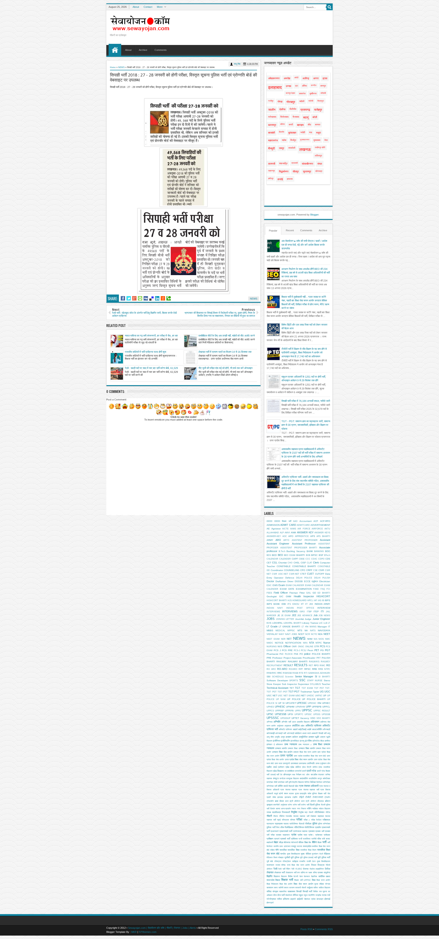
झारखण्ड (288, 797)
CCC (307, 559)
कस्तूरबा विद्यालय (292, 778)
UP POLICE (294, 699)
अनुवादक (287, 726)
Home (115, 50)
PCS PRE (287, 650)
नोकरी (311, 812)
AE (268, 528)
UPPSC (307, 710)
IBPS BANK (273, 604)
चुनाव (297, 793)
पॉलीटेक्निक (309, 827)
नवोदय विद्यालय (324, 808)
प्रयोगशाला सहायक (300, 831)
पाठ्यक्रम (279, 823)
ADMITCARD (303, 525)
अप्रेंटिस (296, 725)
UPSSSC (273, 718)
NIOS (321, 639)
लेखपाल (270, 872)
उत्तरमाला (294, 763)
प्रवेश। (311, 835)
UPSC (270, 714)
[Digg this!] (146, 298)
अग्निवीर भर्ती (286, 722)
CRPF (309, 570)
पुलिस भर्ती (271, 827)
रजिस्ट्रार (277, 861)
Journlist (299, 619)
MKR (134, 932)
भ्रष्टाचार (287, 846)
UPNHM (290, 706)
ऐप (281, 774)
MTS (299, 630)
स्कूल (306, 895)
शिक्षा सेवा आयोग (285, 884)
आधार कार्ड (306, 733)
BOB (308, 555)
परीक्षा (299, 819)
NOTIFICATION (293, 643)
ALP (282, 532)
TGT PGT (319, 688)
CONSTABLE (284, 566)
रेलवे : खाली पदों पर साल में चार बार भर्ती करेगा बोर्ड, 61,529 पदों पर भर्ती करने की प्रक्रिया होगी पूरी (151, 368)
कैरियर (307, 782)
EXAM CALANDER (295, 585)
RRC (279, 673)
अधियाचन (315, 721)
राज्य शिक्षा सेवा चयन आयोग (298, 865)
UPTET (295, 718)
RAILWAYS (314, 661)
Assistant (325, 540)
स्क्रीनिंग (311, 895)
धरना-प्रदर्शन (286, 808)
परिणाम (292, 820)
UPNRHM (300, 707)
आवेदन (295, 737)
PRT (318, 658)
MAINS (313, 627)
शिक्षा (314, 880)
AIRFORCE (317, 529)
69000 (269, 521)
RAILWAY (281, 661)
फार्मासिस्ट (307, 839)
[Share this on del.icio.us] (151, 298)
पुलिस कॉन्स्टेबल (324, 824)
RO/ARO (293, 669)
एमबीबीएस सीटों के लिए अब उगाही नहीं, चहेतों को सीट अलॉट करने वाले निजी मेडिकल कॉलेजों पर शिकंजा (226, 335)
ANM (293, 532)
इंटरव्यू (302, 741)
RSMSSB (287, 673)
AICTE (285, 529)
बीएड (281, 842)
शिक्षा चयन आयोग (323, 880)
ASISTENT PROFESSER (305, 540)
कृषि (290, 782)
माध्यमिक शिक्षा (293, 850)
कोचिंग (280, 786)
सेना (275, 895)
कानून (320, 778)
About (136, 6)
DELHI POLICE (304, 578)
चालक (291, 793)
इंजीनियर (276, 740)
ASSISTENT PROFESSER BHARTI (298, 548)
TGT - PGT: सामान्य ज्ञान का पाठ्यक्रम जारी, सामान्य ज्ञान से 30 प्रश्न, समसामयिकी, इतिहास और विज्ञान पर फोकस (305, 425)
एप (285, 771)
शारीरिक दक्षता (324, 876)
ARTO (286, 540)
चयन (286, 793)
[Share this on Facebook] (123, 298)
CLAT (309, 563)
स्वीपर (279, 899)
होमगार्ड (327, 899)
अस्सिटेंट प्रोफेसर (285, 729)
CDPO (321, 559)
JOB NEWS (324, 615)
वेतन (301, 876)
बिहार (276, 842)
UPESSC (302, 703)
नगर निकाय (301, 808)
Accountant (306, 521)
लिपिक (327, 869)
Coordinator (277, 570)
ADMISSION (273, 525)
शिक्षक (277, 880)
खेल (296, 786)
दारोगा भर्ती (305, 805)
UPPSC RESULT (321, 711)
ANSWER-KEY (274, 536)
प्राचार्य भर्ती (285, 838)
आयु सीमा (270, 737)
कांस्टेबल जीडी (272, 782)
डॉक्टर (327, 801)
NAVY (281, 634)
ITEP (316, 611)
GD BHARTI (323, 593)
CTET (303, 574)
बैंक (310, 842)
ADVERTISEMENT (320, 525)
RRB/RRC (272, 673)
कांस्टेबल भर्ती (283, 782)
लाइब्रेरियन (320, 869)
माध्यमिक (283, 850)
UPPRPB (289, 711)
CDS (327, 559)
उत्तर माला (278, 763)
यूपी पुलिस (295, 857)
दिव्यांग (272, 808)
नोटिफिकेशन (319, 812)
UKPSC (318, 695)
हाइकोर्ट (293, 899)
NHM (309, 639)
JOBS (271, 619)
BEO (280, 555)
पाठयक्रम (270, 824)
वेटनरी (296, 876)
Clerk (316, 562)
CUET (310, 573)
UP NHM (281, 699)
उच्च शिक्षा (317, 744)
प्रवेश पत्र (302, 835)
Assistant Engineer (278, 543)
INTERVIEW (323, 608)
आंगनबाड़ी (271, 733)
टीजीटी (308, 797)
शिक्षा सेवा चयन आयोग (303, 884)
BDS (269, 555)
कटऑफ (314, 774)
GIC (281, 596)
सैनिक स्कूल (298, 895)
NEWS (121, 67)
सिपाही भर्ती (307, 891)
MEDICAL (280, 630)
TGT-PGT (294, 691)
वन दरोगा (301, 872)
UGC (327, 691)
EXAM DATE (287, 589)
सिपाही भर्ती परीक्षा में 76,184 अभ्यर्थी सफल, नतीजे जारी (305, 401)
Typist (316, 691)
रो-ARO (298, 869)
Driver (290, 581)
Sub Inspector (289, 684)
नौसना (275, 816)
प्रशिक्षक (327, 835)
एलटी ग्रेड (311, 770)
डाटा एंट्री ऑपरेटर (308, 801)
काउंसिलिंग (313, 778)
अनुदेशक (280, 726)
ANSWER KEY (305, 532)
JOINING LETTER (285, 619)
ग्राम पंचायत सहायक (288, 790)
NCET (301, 634)
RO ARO (271, 669)
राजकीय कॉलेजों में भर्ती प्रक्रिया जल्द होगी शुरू (145, 351)
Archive (143, 50)
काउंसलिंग (304, 778)
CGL (274, 562)
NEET (327, 634)
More (160, 6)
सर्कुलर (310, 887)
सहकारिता (282, 891)
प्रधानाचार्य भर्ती (285, 831)
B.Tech (282, 551)
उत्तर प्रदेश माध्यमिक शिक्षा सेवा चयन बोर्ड (310, 756)
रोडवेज (312, 869)
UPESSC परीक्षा (314, 703)
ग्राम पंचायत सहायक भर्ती (308, 790)
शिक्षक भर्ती (287, 879)
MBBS (270, 630)
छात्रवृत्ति (303, 793)
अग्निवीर (277, 721)
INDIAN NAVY (275, 608)
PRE (269, 658)
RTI (306, 673)
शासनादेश (270, 880)
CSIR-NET (294, 574)
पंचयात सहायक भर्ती (301, 816)
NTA (311, 642)
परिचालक (285, 820)
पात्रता (286, 824)
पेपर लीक (280, 827)
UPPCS (270, 711)
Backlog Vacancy (295, 551)
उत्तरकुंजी (286, 763)
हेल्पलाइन (320, 899)
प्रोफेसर (294, 838)
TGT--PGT (283, 692)
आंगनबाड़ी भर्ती (280, 733)
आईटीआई (302, 729)
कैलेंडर (313, 782)
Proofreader (309, 658)
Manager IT (324, 626)
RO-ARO (282, 669)
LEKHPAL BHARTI (293, 623)
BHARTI (300, 555)
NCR (307, 634)
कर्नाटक (283, 778)
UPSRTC (298, 714)
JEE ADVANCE (304, 615)
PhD (281, 654)
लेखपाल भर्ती (279, 872)
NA (306, 630)
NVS (280, 646)
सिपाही (299, 891)
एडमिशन (281, 767)
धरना (278, 808)
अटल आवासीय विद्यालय (301, 722)
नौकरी (269, 816)
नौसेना (281, 816)
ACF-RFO (325, 521)
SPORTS (293, 680)
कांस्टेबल (326, 778)
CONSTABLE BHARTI (304, 566)
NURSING (272, 646)
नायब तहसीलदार (274, 812)
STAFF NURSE (315, 680)
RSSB (295, 673)
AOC (284, 536)
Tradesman (306, 691)
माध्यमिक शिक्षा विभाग (308, 850)
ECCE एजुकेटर (311, 581)
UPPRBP (279, 711)
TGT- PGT (272, 692)
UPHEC (326, 703)
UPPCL (326, 706)
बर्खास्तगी (270, 842)
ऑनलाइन (287, 774)
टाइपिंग (294, 797)
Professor (277, 658)
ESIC (269, 585)
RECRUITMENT (275, 665)
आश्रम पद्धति (313, 737)
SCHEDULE (278, 677)
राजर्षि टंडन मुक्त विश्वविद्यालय (318, 861)
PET (316, 650)
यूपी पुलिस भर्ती (324, 857)
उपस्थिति (311, 763)
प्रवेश (293, 834)
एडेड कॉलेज (295, 767)
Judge (308, 619)
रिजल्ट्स (321, 865)
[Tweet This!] (128, 298)
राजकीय (302, 861)
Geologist (272, 596)
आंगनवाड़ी (290, 733)
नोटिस (328, 812)
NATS (313, 630)
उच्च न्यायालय (290, 744)
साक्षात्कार (291, 891)
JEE (294, 615)
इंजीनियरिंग (285, 740)
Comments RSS (324, 929)
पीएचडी (301, 824)
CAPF (295, 559)
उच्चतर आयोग (281, 748)
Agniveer (276, 528)
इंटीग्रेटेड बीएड (318, 741)
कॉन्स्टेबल (326, 782)
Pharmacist (272, 654)
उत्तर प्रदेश (286, 755)
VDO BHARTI (323, 718)
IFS (289, 604)
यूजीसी (287, 857)
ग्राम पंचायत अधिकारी (309, 785)
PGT (327, 650)
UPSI (290, 714)
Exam (281, 585)
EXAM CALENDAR (314, 585)
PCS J (277, 650)
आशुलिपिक (303, 737)
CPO (302, 570)
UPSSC (308, 714)
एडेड (287, 767)
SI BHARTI (324, 677)
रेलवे (275, 868)
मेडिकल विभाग (272, 857)
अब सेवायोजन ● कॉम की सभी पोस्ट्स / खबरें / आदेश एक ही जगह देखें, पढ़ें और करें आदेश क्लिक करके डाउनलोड (304, 244)
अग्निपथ (270, 722)
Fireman (293, 593)
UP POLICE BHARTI (314, 699)
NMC (327, 639)
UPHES (270, 707)
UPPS (298, 711)
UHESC (310, 695)
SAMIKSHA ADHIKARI (319, 673)
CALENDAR (272, 559)
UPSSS (316, 714)
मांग (277, 849)
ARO (278, 540)
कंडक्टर (321, 774)
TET (291, 688)
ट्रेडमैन (327, 797)
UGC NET (272, 695)
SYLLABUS (315, 684)
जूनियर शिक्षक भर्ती (319, 793)
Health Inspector (304, 596)
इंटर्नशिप (308, 740)
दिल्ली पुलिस (315, 804)
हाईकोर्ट (300, 899)
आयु (328, 733)
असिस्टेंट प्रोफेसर (313, 725)
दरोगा (290, 805)
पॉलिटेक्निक (299, 827)
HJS (290, 600)
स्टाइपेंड (318, 895)
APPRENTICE (302, 536)
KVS (269, 623)
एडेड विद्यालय (278, 771)
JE (278, 615)
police (307, 653)
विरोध (290, 876)
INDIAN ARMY (322, 604)
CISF (303, 562)
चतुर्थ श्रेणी (278, 793)
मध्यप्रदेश (307, 846)
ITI (322, 611)
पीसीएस (308, 823)
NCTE (314, 634)
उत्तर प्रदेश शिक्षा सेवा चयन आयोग (299, 759)
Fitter (302, 593)
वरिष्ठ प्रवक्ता (318, 872)
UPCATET (291, 703)
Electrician (324, 581)
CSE (315, 570)
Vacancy (304, 718)
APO (290, 536)
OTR (316, 646)
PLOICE (289, 654)
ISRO (302, 611)
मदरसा (299, 846)
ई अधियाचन (278, 744)
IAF (315, 600)
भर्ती (324, 842)
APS (312, 536)
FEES (269, 593)
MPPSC (291, 630)
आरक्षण (288, 737)
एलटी (304, 771)
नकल (294, 808)
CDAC (314, 559)
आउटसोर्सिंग (317, 729)
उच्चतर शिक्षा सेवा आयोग (282, 752)
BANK (310, 551)
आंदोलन (298, 733)
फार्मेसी (313, 839)
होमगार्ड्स (270, 903)
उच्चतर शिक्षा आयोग (307, 748)
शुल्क (316, 884)
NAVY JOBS (291, 634)
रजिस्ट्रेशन (287, 861)
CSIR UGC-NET (280, 574)
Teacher (326, 684)
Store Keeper (274, 684)
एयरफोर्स (298, 771)
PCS (322, 646)
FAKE (316, 589)
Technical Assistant (277, 687)
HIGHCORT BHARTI (277, 600)
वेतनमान (307, 876)
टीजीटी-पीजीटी (318, 797)
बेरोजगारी (294, 842)
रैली (293, 869)
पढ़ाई (279, 820)
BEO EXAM (289, 555)
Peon (310, 650)
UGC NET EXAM (286, 695)
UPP (308, 706)
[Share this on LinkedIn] (157, 298)
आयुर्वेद (277, 737)
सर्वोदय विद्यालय (324, 887)
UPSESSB (280, 714)
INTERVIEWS (289, 611)
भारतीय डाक (278, 846)
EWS (275, 585)
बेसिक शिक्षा (303, 842)
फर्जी (300, 839)
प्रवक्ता (311, 831)
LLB (325, 623)
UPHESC (280, 706)
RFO (316, 665)
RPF (301, 669)
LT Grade (272, 626)
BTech (327, 555)
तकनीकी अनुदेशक (280, 805)
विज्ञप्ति (269, 876)
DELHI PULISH (322, 578)
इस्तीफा (327, 741)
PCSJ (303, 650)
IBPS (327, 600)
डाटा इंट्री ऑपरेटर (292, 801)
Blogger (314, 214)
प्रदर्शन (318, 827)
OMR (294, 646)
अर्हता (302, 726)
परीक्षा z (307, 820)
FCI (328, 589)
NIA (315, 639)
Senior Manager (304, 676)
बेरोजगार (287, 842)
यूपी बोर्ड (270, 861)
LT (329, 623)
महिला (272, 850)
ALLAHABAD (273, 532)
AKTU (327, 529)
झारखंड (280, 797)
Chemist (282, 562)
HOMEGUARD (299, 600)
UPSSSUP (285, 718)
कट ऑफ (306, 774)
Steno (327, 680)
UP (324, 695)
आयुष (283, 737)
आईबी (309, 729)
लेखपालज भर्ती (291, 872)
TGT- (327, 688)
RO (328, 665)
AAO (295, 521)
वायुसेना (327, 872)
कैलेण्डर (319, 782)
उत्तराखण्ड (302, 763)
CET (269, 562)
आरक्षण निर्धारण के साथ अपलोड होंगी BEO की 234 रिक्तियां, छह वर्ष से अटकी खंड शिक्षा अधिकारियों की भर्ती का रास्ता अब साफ (305, 273)
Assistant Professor (304, 543)
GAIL (308, 593)
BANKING (319, 551)
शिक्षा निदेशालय (272, 884)
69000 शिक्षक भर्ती (282, 521)
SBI (268, 676)
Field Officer (281, 592)
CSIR (321, 570)
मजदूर (293, 846)
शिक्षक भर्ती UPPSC (302, 880)
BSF (321, 555)
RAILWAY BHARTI (298, 661)
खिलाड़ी (291, 786)
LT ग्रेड (305, 627)
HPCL (310, 600)
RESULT (288, 665)
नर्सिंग (309, 808)
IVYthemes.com (147, 932)
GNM (288, 596)
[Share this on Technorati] (168, 298)
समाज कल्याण (289, 887)
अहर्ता (295, 729)
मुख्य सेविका (306, 853)
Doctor (270, 581)
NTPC (319, 643)
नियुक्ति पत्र (303, 812)
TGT (297, 687)
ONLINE (309, 646)
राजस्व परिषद (281, 865)
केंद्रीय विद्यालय (298, 782)
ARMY (270, 540)
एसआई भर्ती (274, 774)
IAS (319, 600)
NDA (320, 634)
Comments (161, 50)
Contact (148, 6)
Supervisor (303, 684)
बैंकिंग (314, 842)
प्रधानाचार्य (274, 831)
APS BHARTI (323, 536)
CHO (290, 563)
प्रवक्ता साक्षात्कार (283, 835)
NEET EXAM (273, 639)
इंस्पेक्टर (269, 744)
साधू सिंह (237, 64)
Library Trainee (310, 623)
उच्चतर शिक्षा (292, 748)
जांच (309, 793)
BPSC (314, 555)
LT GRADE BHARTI (289, 626)
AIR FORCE (303, 529)
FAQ (323, 589)
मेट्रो (321, 854)
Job (315, 615)
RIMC (322, 665)
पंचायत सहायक (317, 816)
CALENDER (285, 559)
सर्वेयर (315, 887)
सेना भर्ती (281, 895)
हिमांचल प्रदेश (310, 899)
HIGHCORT (323, 596)
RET (311, 665)
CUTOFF (319, 574)
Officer (287, 646)
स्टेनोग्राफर (271, 899)
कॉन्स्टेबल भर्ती (272, 786)
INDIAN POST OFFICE (300, 608)
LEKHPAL (277, 623)
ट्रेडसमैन (270, 801)
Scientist (289, 677)
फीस (319, 838)
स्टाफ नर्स (326, 895)
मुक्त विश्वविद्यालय (293, 854)
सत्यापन (270, 887)
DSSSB (299, 581)
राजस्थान (270, 865)
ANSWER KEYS (322, 532)
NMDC (270, 643)
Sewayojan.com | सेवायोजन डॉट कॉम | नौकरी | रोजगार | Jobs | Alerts (162, 927)
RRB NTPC (324, 669)
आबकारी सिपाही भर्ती (318, 733)
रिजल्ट (313, 865)
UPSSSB (326, 714)
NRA (305, 643)
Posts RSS (306, 929)
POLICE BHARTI (321, 654)
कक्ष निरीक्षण (296, 774)
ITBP (309, 611)
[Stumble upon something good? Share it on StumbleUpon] (140, 298)
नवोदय (315, 808)
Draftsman (281, 581)
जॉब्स (274, 797)
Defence (289, 577)
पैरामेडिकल (289, 827)
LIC (321, 623)
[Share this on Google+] (134, 298)
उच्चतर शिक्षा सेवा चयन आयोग (304, 752)
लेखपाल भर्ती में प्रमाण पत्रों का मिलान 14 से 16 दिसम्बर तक (225, 351)
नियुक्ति (294, 812)
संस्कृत (275, 891)
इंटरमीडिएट (295, 741)
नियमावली (286, 812)
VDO (312, 718)
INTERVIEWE (273, 611)
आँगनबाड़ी (326, 729)
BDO (327, 551)
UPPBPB (316, 706)
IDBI (283, 604)
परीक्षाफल (326, 819)
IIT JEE (309, 604)
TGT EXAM (307, 688)
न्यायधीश (289, 816)
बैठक (319, 842)
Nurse (326, 642)
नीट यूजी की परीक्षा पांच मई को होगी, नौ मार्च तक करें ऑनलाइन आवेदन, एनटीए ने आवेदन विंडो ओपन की (225, 368)
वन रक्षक (308, 872)
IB (323, 600)
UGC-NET (300, 695)
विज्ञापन (277, 876)
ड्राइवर (270, 804)
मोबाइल (281, 857)
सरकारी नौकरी (300, 887)
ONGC (301, 646)
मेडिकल (327, 853)
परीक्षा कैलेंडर (316, 820)
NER (283, 639)
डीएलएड (320, 801)
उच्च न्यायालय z (305, 744)
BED (274, 555)
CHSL (297, 562)
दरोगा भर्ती (296, 805)
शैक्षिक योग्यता (324, 884)
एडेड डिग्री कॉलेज (309, 767)
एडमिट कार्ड (272, 767)
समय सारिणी (278, 887)
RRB (314, 669)
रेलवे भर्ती (281, 869)
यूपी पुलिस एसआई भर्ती (308, 857)
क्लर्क (286, 786)
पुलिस (314, 823)
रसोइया (295, 861)
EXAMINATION (304, 589)
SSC (302, 680)
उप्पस (317, 763)
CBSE (302, 559)
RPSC (307, 669)
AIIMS (293, 529)
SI (316, 676)
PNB (296, 654)
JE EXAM (286, 615)
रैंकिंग (288, 869)
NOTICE (279, 643)
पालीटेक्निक (293, 824)
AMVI (287, 532)
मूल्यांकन (315, 854)
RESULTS (301, 665)
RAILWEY (325, 661)
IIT (302, 604)
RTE (301, 673)
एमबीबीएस (290, 771)
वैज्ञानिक (314, 876)
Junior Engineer (321, 619)
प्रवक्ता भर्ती (319, 831)
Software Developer (277, 680)
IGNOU (295, 604)
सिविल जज (317, 891)
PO (301, 654)
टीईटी (301, 797)
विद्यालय (284, 876)
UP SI (281, 703)
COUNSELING (291, 570)
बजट (328, 838)
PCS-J (297, 650)
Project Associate (293, 658)
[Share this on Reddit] (163, 298)
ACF (315, 521)
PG (322, 650)
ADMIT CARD (288, 524)
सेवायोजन (288, 895)
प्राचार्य (276, 839)
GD (314, 593)
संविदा (269, 891)
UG (322, 691)
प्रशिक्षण (270, 838)
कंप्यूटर (276, 778)
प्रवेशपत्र (318, 835)
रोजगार (305, 869)
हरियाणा (286, 899)
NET (289, 638)
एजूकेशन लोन (325, 763)
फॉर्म (323, 839)
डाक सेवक (279, 801)
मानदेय (283, 853)
